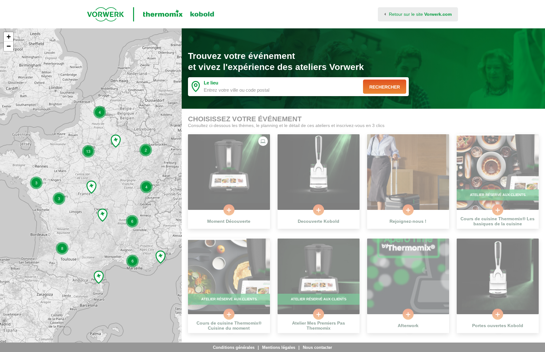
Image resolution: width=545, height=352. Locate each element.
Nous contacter (317, 347)
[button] (36, 182)
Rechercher (384, 86)
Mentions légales (278, 347)
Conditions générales (234, 347)
